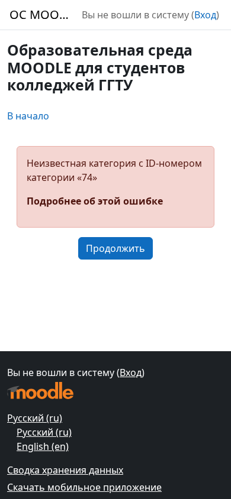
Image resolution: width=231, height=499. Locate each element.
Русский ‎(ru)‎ (34, 418)
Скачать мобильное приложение (84, 487)
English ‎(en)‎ (43, 446)
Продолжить (115, 248)
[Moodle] (40, 390)
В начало (28, 115)
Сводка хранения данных (65, 470)
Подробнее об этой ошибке (95, 201)
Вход (205, 14)
